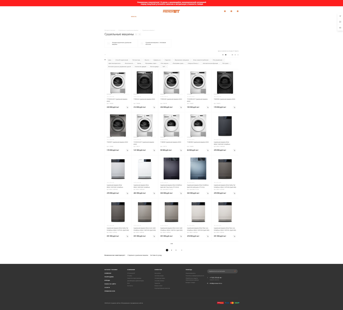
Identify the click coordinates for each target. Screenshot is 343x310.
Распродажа (109, 277)
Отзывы (129, 275)
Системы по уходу (156, 255)
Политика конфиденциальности (195, 275)
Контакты (130, 285)
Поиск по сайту (110, 284)
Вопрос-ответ (158, 285)
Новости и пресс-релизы (134, 278)
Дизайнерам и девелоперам (135, 280)
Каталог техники (111, 269)
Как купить (158, 273)
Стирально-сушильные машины (138, 255)
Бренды (107, 280)
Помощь (189, 269)
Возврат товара (190, 282)
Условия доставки (160, 278)
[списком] (235, 54)
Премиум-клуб (110, 291)
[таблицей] (238, 54)
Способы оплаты (159, 280)
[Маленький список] (223, 54)
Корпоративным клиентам (162, 288)
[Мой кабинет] (217, 11)
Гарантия (157, 283)
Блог (128, 283)
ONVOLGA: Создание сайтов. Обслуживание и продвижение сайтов (124, 303)
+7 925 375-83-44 (120, 11)
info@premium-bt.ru (216, 283)
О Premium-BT (131, 273)
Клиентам (158, 269)
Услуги (107, 287)
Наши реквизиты (191, 273)
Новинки (108, 273)
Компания (131, 269)
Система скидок (159, 275)
